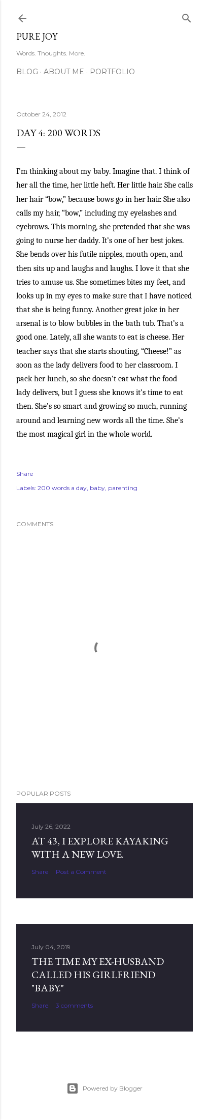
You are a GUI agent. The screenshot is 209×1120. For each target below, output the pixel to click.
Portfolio (112, 71)
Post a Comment (81, 871)
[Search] (187, 16)
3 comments (74, 1005)
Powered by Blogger (113, 1088)
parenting (122, 488)
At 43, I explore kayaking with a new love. (99, 847)
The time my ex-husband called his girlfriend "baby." (97, 974)
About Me (64, 71)
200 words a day (62, 488)
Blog (27, 71)
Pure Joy (36, 36)
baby (97, 488)
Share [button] (24, 473)
